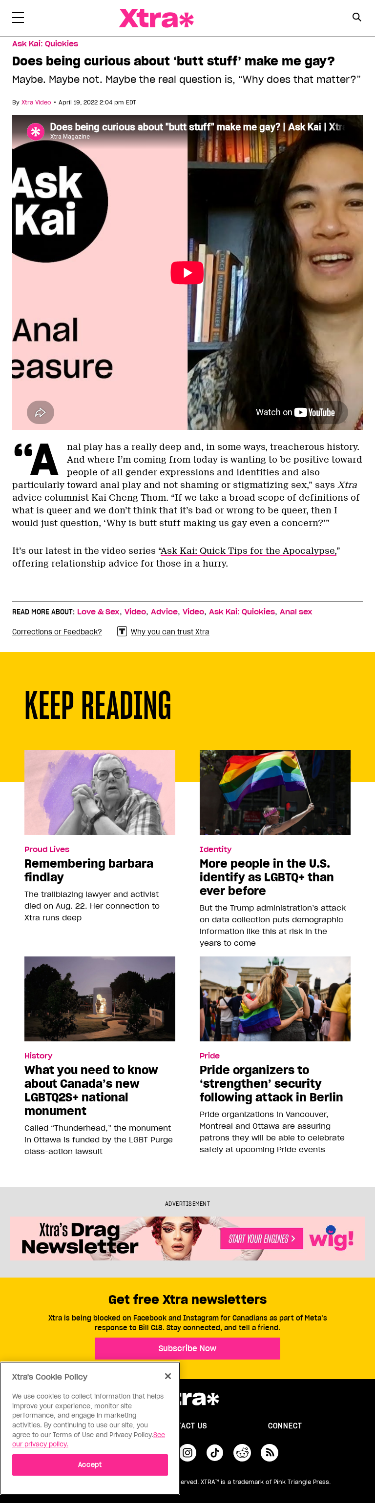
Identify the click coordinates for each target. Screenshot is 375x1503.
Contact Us (184, 1426)
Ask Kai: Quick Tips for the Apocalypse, (248, 551)
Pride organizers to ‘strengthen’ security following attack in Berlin (271, 1083)
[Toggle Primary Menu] (18, 19)
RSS (269, 1453)
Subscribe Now (187, 1348)
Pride (210, 1056)
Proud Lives (46, 849)
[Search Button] (357, 17)
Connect (285, 1426)
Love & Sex (98, 612)
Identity (215, 849)
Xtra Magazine (156, 18)
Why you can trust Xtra (170, 632)
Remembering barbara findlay (88, 870)
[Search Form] (357, 18)
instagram (187, 1453)
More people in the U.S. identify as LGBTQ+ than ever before (267, 877)
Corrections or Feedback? (57, 632)
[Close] (168, 1376)
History (38, 1056)
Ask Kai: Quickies (45, 44)
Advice (164, 612)
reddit (242, 1453)
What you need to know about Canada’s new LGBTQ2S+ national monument (91, 1090)
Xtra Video (36, 102)
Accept (90, 1465)
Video (135, 612)
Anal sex (296, 612)
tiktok (215, 1453)
